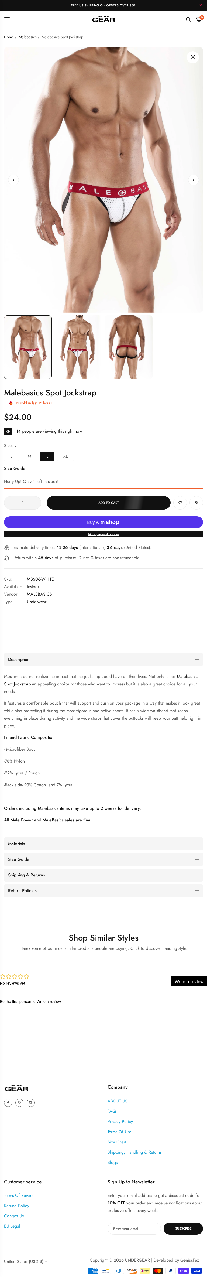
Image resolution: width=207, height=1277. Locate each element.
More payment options (103, 534)
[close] (201, 5)
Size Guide (14, 468)
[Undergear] (103, 18)
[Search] (188, 19)
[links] (9, 1102)
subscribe (183, 1228)
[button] (193, 180)
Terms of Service (19, 1195)
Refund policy (16, 1206)
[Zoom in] (193, 57)
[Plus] (34, 502)
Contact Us (14, 1216)
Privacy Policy (120, 1121)
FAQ (112, 1111)
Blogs (113, 1162)
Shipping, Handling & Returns (134, 1152)
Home (9, 37)
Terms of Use (119, 1132)
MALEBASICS (39, 594)
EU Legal (12, 1226)
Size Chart (117, 1142)
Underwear (36, 602)
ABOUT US (117, 1101)
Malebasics (28, 37)
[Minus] (11, 502)
